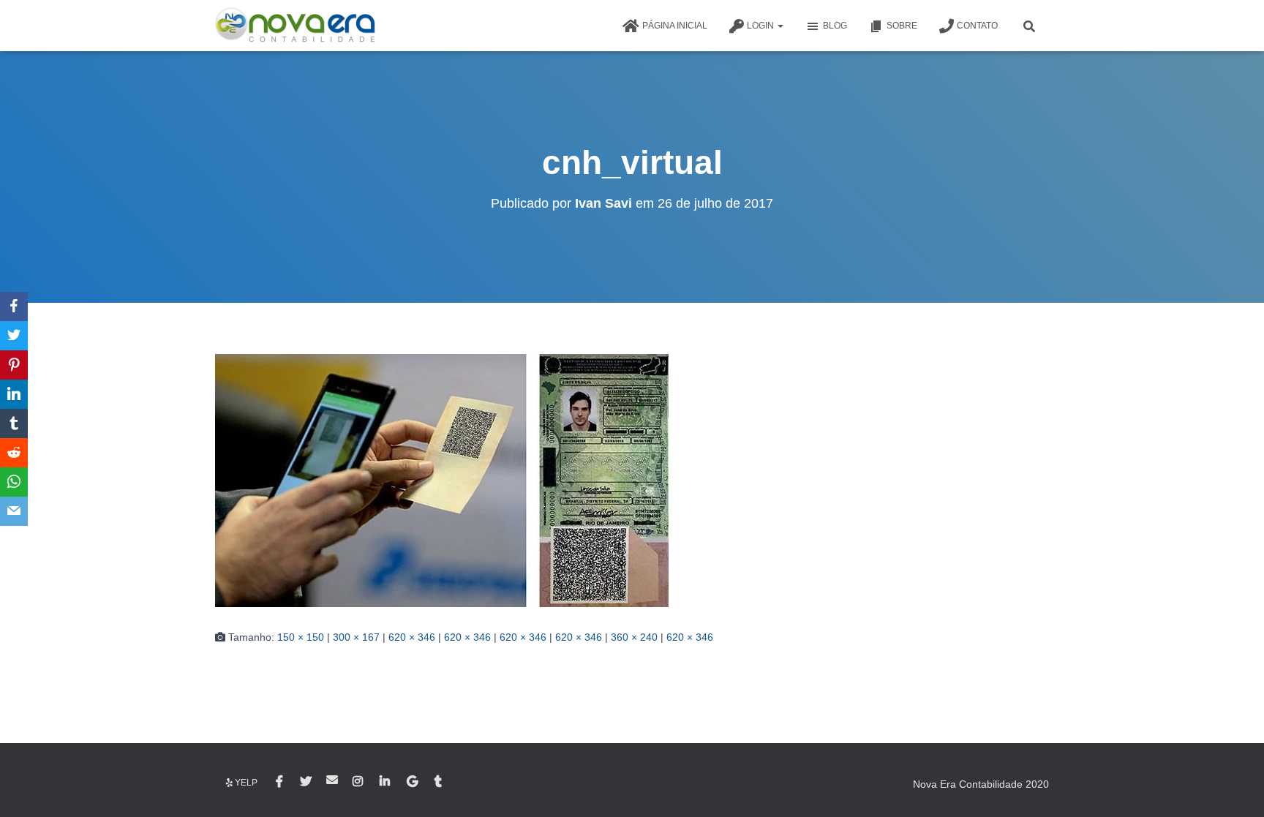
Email (332, 780)
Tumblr (439, 782)
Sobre (902, 25)
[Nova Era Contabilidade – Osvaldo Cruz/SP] (295, 25)
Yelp (246, 783)
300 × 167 (356, 637)
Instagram (358, 782)
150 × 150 (300, 637)
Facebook (280, 782)
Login (761, 25)
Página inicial (674, 25)
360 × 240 (634, 637)
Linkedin (385, 782)
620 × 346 (411, 637)
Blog (835, 25)
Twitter (306, 782)
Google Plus (413, 782)
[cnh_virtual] (442, 479)
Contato (977, 25)
